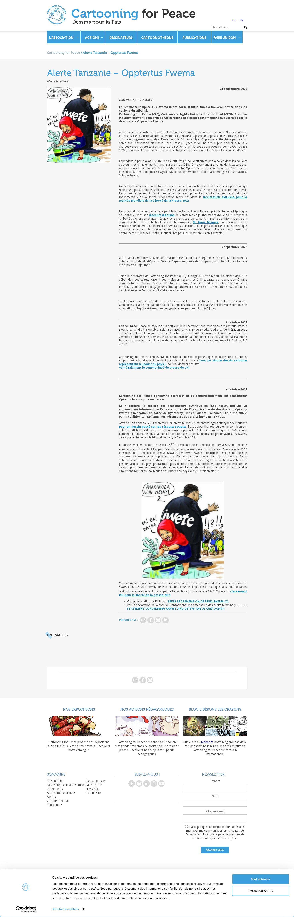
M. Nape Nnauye (205, 222)
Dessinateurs (121, 37)
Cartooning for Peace (63, 53)
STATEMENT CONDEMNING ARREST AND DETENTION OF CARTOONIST (176, 608)
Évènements (55, 789)
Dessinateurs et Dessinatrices (66, 785)
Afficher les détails (65, 909)
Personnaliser (258, 890)
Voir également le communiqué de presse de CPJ (154, 367)
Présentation (55, 781)
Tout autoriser (260, 879)
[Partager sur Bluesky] (158, 620)
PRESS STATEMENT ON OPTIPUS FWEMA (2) (198, 601)
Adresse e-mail (215, 811)
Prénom (215, 781)
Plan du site (93, 793)
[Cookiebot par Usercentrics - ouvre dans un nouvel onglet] (25, 909)
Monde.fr (207, 742)
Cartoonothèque (157, 37)
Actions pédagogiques (61, 793)
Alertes (51, 797)
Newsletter (93, 789)
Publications (194, 37)
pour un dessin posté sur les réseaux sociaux (152, 426)
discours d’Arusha (162, 215)
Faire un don (224, 37)
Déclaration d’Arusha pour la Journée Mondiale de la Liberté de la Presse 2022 (183, 198)
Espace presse (95, 781)
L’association (61, 37)
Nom (215, 796)
